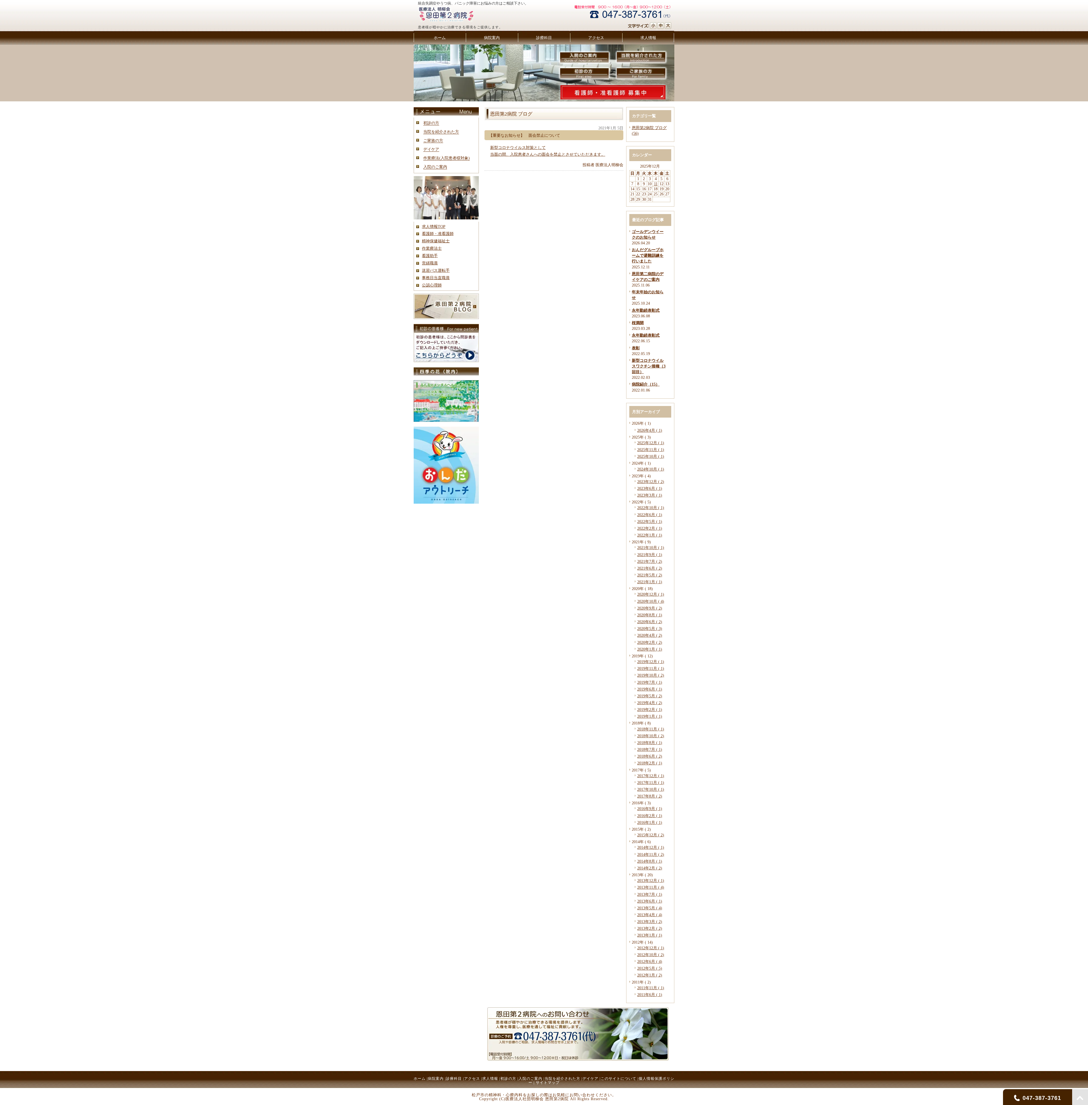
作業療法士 (432, 248)
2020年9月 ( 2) (649, 608)
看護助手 (430, 255)
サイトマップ (548, 1082)
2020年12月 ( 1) (650, 594)
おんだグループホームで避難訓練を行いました (648, 255)
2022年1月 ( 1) (649, 535)
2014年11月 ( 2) (650, 854)
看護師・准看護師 (438, 233)
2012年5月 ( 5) (649, 968)
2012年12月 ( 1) (650, 948)
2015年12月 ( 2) (650, 835)
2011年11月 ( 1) (650, 988)
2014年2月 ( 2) (649, 868)
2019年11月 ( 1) (650, 668)
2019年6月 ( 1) (649, 689)
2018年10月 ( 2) (650, 736)
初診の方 (431, 123)
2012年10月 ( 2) (650, 954)
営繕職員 (430, 263)
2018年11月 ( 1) (650, 729)
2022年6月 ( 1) (649, 514)
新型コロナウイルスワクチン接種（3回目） (649, 366)
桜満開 (638, 322)
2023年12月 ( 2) (650, 481)
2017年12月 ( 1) (650, 775)
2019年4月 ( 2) (649, 702)
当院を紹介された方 (441, 131)
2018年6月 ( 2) (649, 756)
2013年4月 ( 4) (649, 914)
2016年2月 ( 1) (649, 815)
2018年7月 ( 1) (649, 749)
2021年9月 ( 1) (649, 554)
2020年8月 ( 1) (649, 615)
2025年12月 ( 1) (650, 443)
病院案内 (436, 1078)
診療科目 (454, 1078)
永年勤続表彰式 (646, 310)
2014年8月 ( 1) (649, 861)
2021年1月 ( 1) (649, 582)
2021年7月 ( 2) (649, 561)
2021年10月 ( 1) (650, 547)
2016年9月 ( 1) (649, 808)
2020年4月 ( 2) (649, 635)
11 (656, 183)
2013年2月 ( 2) (649, 928)
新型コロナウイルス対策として (518, 147)
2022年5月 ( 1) (649, 521)
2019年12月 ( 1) (650, 661)
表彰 (636, 348)
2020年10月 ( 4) (650, 601)
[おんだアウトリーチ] (446, 502)
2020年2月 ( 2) (649, 642)
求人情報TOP (433, 226)
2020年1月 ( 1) (649, 649)
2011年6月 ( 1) (649, 994)
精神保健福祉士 (436, 241)
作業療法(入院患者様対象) (446, 158)
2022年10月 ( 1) (650, 507)
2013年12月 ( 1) (650, 880)
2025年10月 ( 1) (650, 456)
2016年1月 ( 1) (649, 822)
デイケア (431, 149)
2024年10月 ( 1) (650, 469)
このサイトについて (618, 1078)
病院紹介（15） (646, 384)
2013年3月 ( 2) (649, 921)
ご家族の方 (433, 140)
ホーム (420, 1078)
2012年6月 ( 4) (649, 961)
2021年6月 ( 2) (649, 568)
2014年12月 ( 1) (650, 847)
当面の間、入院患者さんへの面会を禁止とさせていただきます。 (547, 154)
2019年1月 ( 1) (649, 716)
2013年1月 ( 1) (649, 935)
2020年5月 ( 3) (649, 628)
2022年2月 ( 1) (649, 528)
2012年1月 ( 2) (649, 975)
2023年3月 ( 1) (649, 495)
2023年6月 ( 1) (649, 488)
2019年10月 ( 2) (650, 675)
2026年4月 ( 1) (649, 430)
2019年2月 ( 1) (649, 709)
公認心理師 (432, 285)
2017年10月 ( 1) (650, 789)
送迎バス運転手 (436, 270)
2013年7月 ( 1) (649, 894)
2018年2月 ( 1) (649, 763)
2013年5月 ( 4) (649, 908)
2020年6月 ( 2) (649, 621)
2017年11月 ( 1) (650, 782)
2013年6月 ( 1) (649, 901)
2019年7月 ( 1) (649, 682)
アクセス (472, 1078)
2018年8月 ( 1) (649, 742)
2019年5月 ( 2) (649, 696)
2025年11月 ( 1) (650, 449)
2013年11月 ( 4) (650, 887)
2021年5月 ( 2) (649, 575)
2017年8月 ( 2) (649, 796)
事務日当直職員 (436, 277)
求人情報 (490, 1078)
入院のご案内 (435, 166)
